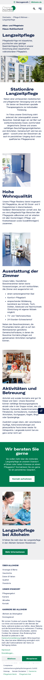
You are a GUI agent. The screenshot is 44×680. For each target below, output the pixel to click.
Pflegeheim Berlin (10, 674)
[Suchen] (34, 9)
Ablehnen (11, 659)
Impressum (6, 650)
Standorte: (33, 671)
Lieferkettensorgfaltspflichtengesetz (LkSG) (20, 668)
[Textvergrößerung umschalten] (41, 411)
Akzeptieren (31, 659)
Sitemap (6, 671)
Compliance (7, 665)
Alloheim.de (36, 2)
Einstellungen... (8, 653)
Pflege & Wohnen (20, 17)
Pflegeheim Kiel (25, 674)
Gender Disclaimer (19, 671)
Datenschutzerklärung (11, 638)
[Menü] (40, 9)
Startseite (6, 17)
